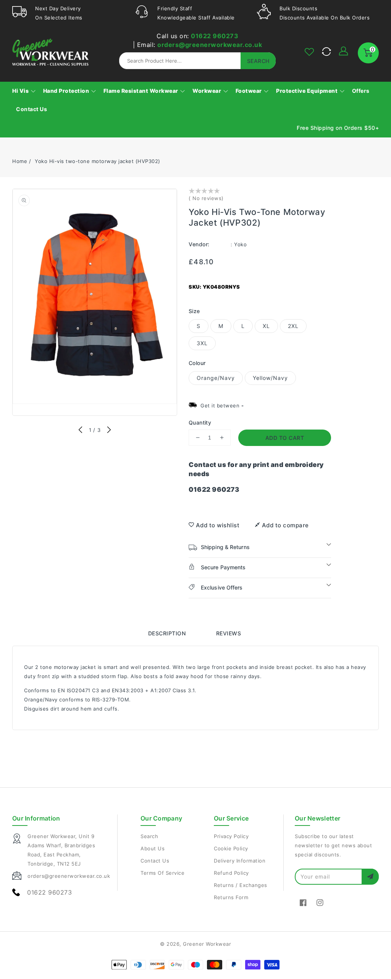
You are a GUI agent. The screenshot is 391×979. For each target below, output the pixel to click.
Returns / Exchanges (240, 885)
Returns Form (231, 897)
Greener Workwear (207, 944)
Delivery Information (239, 861)
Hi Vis (21, 90)
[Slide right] (108, 430)
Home (19, 161)
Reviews (228, 633)
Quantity (200, 422)
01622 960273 (214, 36)
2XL (293, 326)
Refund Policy (231, 873)
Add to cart (284, 438)
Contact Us (155, 861)
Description (167, 633)
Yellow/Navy (270, 378)
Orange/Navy (216, 378)
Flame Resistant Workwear (141, 90)
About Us (153, 848)
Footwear (249, 90)
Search (149, 836)
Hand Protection (66, 90)
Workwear (207, 90)
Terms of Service (162, 873)
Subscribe (370, 876)
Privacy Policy (231, 836)
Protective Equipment (307, 90)
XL (266, 326)
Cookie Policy (231, 848)
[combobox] (197, 60)
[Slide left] (81, 430)
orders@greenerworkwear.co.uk (209, 44)
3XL (202, 343)
